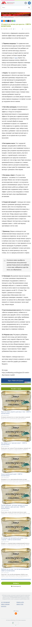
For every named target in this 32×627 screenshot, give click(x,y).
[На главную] (8, 3)
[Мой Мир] (6, 21)
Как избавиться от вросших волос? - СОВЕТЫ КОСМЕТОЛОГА (14, 443)
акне (16, 58)
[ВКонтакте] (2, 21)
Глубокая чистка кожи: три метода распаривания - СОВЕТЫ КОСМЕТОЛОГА (15, 570)
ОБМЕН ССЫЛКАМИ (5, 604)
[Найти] (29, 7)
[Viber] (10, 21)
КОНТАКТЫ (3, 606)
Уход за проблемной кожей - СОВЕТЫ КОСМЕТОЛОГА (11, 475)
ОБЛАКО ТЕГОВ (20, 604)
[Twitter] (8, 21)
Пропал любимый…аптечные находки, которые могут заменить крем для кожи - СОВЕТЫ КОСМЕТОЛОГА (14, 506)
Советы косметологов (5, 415)
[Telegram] (14, 21)
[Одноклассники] (4, 21)
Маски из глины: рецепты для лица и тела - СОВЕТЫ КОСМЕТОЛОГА (16, 412)
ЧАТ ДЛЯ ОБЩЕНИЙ (5, 602)
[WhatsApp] (12, 21)
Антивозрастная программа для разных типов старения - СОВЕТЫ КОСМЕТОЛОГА (14, 538)
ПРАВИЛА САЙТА (20, 602)
